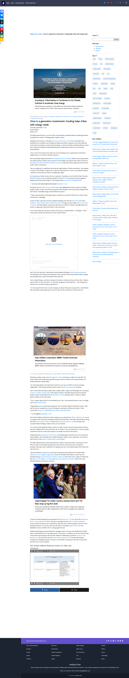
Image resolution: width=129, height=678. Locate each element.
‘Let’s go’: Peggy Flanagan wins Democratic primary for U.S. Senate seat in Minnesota (105, 143)
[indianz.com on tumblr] (120, 3)
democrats (96, 74)
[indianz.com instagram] (114, 3)
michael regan (107, 103)
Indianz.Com (33, 34)
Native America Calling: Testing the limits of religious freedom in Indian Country (106, 188)
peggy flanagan (97, 118)
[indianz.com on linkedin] (122, 641)
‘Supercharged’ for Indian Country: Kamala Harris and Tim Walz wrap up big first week (58, 502)
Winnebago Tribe (114, 667)
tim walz (105, 128)
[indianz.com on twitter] (108, 641)
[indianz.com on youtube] (111, 3)
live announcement (78, 272)
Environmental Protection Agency (62, 158)
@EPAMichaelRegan (36, 178)
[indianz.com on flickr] (126, 3)
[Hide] (0, 43)
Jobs (12, 3)
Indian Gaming (80, 646)
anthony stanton (109, 59)
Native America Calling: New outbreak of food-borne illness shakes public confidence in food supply (105, 217)
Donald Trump (76, 526)
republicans (107, 118)
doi (108, 74)
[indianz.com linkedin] (117, 3)
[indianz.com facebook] (102, 3)
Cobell (28, 656)
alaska (100, 59)
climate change (109, 64)
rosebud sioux (106, 123)
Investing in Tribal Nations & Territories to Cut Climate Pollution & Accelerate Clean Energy (57, 102)
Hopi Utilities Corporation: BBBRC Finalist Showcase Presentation (56, 359)
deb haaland (107, 69)
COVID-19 (28, 659)
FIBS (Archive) (19, 3)
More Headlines (97, 262)
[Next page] (34, 551)
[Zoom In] (47, 551)
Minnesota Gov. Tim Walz (66, 519)
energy (113, 84)
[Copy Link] (2, 39)
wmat (94, 133)
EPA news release (68, 387)
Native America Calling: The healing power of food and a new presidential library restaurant (106, 254)
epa (94, 89)
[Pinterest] (2, 29)
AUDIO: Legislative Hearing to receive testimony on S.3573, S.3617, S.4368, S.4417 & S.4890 (105, 227)
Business (28, 649)
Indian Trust (79, 649)
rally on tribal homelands (76, 521)
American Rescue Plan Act (43, 421)
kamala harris (96, 103)
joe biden (107, 98)
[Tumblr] (2, 32)
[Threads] (2, 22)
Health (53, 659)
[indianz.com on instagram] (116, 641)
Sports (103, 652)
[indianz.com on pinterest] (118, 641)
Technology (104, 656)
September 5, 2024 (62, 184)
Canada (28, 652)
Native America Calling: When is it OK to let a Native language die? (105, 195)
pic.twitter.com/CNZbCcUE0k (61, 410)
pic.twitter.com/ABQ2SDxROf (73, 180)
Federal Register (55, 656)
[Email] (2, 36)
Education (54, 646)
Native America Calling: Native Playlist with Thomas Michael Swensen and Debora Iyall (105, 150)
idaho (94, 93)
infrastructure (103, 93)
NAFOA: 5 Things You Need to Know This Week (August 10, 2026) (105, 164)
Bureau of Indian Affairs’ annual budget (53, 439)
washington (114, 128)
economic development (109, 79)
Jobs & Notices (80, 652)
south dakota (96, 128)
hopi (112, 89)
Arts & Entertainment (32, 646)
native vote (96, 113)
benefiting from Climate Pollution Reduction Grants (45, 163)
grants (105, 89)
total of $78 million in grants (38, 393)
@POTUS (64, 178)
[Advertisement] (75, 20)
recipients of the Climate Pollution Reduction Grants (45, 203)
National (98, 48)
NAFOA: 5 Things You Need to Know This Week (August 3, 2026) (105, 202)
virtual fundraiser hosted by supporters (52, 457)
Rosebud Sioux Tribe (57, 395)
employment (104, 84)
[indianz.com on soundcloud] (111, 641)
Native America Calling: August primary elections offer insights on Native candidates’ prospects (104, 180)
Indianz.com (79, 675)
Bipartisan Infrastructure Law (64, 421)
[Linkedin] (2, 18)
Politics (98, 51)
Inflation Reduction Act (78, 417)
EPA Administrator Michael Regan (49, 187)
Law (77, 656)
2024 (94, 59)
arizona (95, 64)
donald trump (96, 79)
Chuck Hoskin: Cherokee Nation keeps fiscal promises (105, 209)
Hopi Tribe (75, 201)
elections (95, 84)
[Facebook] (2, 11)
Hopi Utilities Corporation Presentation (64, 374)
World (103, 659)
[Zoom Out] (44, 551)
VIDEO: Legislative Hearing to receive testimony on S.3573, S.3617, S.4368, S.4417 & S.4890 (105, 236)
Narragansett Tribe (55, 377)
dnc (103, 74)
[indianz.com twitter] (104, 3)
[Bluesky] (2, 15)
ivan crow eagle (97, 98)
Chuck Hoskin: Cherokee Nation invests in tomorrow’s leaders (105, 171)
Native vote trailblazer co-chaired (42, 459)
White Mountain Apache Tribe (61, 537)
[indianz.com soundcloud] (108, 3)
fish (99, 89)
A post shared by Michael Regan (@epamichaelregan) (54, 267)
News (8, 3)
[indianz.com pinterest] (123, 3)
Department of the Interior (49, 435)
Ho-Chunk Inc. (80, 667)
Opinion (103, 646)
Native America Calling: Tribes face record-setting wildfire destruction (105, 157)
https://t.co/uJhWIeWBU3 (45, 410)
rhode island (96, 123)
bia (101, 64)
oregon (104, 113)
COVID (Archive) (30, 3)
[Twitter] (2, 25)
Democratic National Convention (65, 459)
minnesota (96, 108)
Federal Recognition (56, 652)
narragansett (105, 108)
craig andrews (96, 69)
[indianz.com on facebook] (106, 641)
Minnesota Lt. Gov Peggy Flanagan (40, 455)
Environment (99, 46)
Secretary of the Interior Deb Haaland (63, 141)
